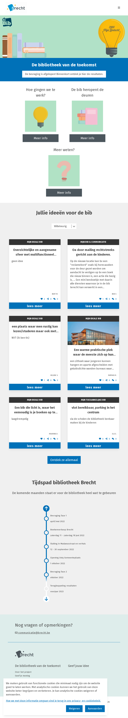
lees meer (35, 306)
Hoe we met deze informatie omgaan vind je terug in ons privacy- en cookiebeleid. (53, 700)
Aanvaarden (95, 708)
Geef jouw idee (78, 666)
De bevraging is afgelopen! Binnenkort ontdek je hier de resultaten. (64, 74)
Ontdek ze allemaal (64, 460)
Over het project (23, 672)
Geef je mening (22, 675)
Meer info (40, 138)
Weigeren (74, 708)
